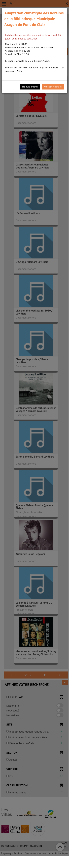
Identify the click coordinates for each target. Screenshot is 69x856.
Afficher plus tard (53, 86)
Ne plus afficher (30, 86)
